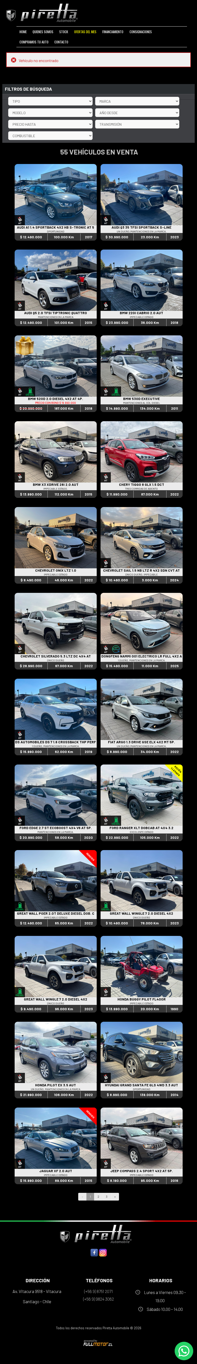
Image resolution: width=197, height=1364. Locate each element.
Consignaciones (141, 31)
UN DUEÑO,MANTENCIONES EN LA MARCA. (141, 231)
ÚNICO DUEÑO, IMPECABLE (141, 574)
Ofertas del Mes (85, 31)
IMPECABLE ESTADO (141, 317)
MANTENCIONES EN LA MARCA (55, 317)
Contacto (61, 41)
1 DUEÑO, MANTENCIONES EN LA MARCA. (141, 660)
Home (23, 31)
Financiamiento (112, 31)
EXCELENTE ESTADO (141, 831)
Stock (63, 31)
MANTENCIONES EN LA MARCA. (55, 831)
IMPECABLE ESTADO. (55, 488)
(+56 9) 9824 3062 (98, 1298)
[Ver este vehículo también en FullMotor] (98, 1343)
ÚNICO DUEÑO (55, 660)
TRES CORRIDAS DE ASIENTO (141, 488)
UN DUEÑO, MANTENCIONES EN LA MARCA (55, 1089)
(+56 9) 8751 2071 (98, 1291)
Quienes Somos (43, 31)
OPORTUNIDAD (55, 231)
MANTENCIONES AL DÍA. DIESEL (141, 402)
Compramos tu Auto (33, 41)
